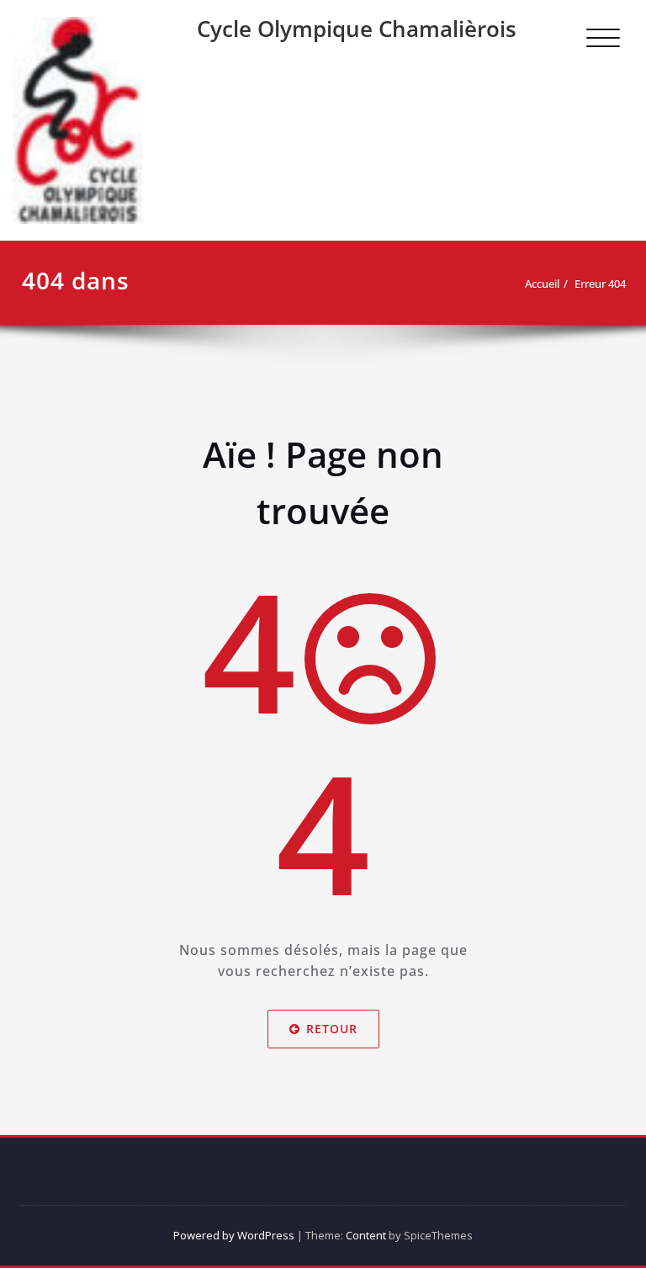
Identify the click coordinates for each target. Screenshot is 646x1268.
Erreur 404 (600, 283)
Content (366, 1235)
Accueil (542, 283)
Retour (331, 1029)
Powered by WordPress (233, 1235)
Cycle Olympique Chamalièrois (356, 28)
